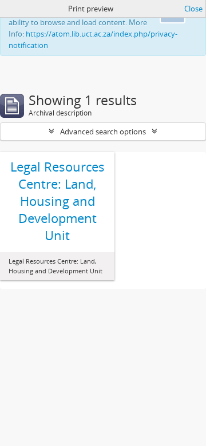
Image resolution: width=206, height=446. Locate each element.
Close (193, 8)
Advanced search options (103, 131)
